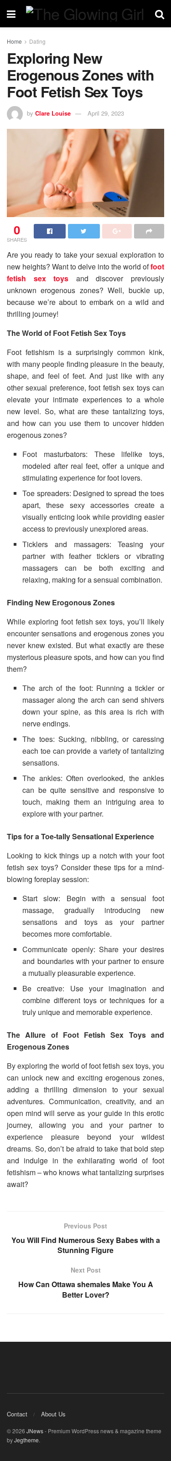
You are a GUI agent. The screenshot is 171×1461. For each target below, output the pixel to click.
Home (14, 41)
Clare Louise (53, 113)
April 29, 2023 (106, 113)
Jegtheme (26, 1440)
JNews (34, 1431)
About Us (53, 1414)
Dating (37, 41)
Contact (17, 1414)
